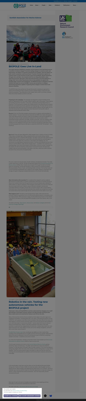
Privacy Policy (16, 390)
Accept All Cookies (10, 395)
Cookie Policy (23, 390)
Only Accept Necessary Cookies (29, 395)
